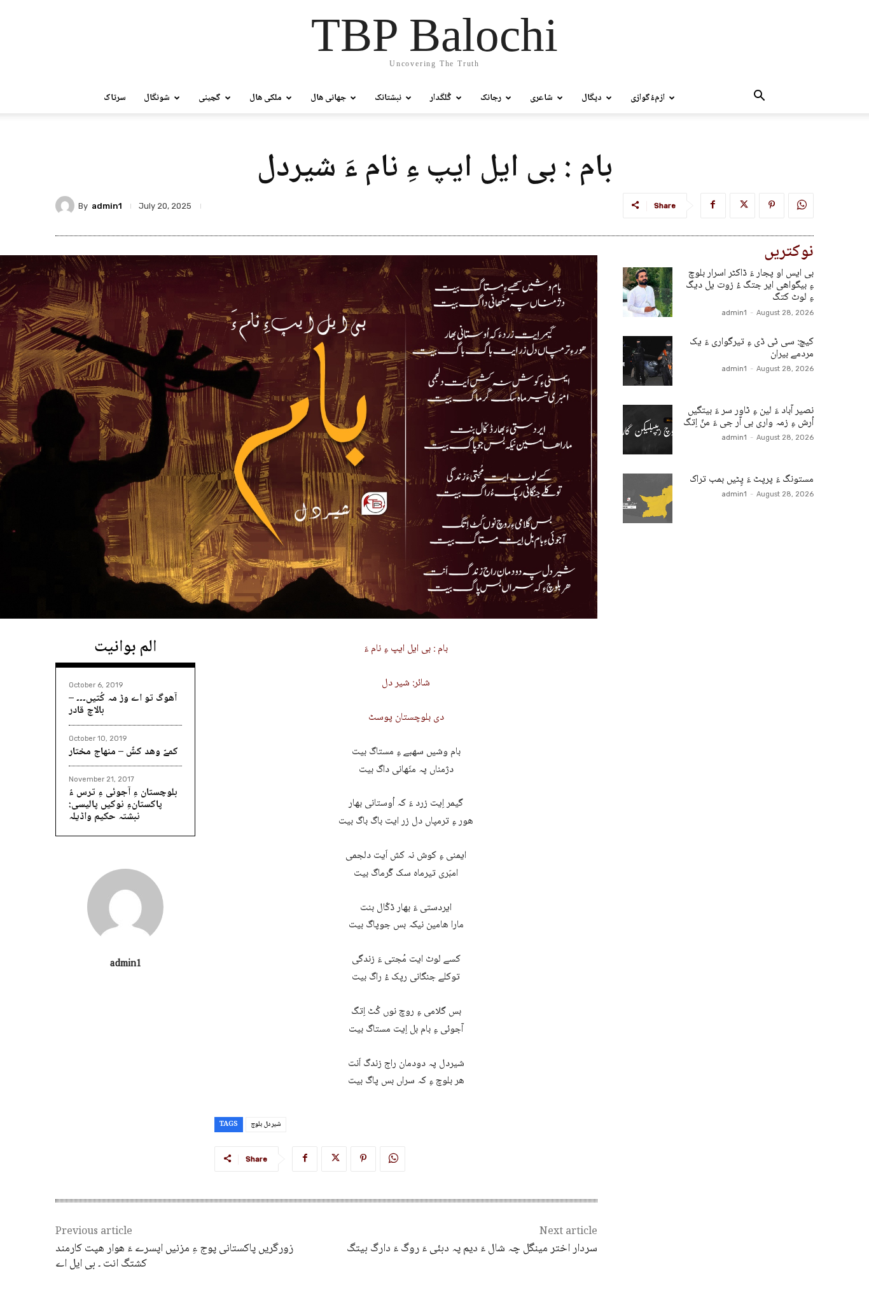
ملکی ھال (265, 98)
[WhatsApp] (801, 205)
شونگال (157, 98)
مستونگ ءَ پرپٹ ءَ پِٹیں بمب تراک (752, 479)
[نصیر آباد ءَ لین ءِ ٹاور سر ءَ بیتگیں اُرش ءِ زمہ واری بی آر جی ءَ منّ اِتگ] (647, 429)
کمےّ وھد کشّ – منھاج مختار (123, 752)
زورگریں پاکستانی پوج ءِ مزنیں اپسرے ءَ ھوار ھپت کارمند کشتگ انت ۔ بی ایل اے (174, 1256)
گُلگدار (441, 98)
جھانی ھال (328, 98)
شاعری (541, 98)
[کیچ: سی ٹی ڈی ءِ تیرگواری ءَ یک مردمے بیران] (647, 361)
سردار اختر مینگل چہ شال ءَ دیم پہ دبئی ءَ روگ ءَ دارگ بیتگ (472, 1248)
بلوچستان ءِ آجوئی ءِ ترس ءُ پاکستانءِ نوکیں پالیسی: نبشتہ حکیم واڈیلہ (123, 804)
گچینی (209, 98)
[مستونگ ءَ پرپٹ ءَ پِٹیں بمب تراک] (647, 498)
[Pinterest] (771, 205)
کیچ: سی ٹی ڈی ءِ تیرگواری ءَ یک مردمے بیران (752, 348)
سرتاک (115, 98)
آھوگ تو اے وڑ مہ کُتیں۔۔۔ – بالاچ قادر (123, 704)
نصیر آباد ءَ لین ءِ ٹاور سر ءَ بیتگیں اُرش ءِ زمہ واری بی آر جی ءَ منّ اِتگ (748, 417)
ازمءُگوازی (647, 98)
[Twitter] (742, 205)
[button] (759, 98)
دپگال (591, 98)
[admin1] (66, 205)
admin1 (107, 206)
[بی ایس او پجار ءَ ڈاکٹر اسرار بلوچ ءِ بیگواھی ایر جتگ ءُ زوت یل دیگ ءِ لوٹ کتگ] (647, 292)
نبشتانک (388, 98)
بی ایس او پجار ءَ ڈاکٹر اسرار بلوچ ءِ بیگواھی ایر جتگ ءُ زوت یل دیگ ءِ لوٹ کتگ (750, 285)
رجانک (490, 98)
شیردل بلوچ (266, 1124)
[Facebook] (713, 205)
